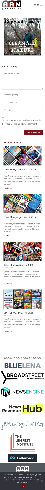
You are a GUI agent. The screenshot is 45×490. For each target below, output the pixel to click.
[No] (42, 481)
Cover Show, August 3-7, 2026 (18, 265)
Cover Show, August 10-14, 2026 (20, 217)
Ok (23, 486)
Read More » (8, 188)
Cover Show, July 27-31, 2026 (18, 312)
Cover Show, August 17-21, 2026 (20, 169)
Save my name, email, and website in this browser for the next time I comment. (21, 122)
